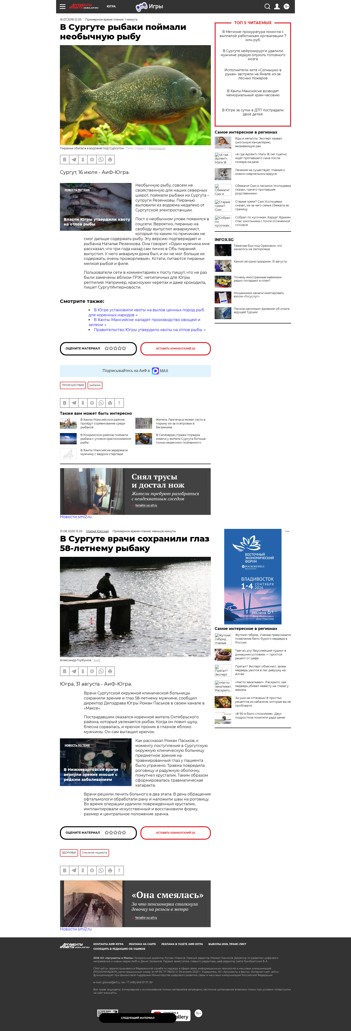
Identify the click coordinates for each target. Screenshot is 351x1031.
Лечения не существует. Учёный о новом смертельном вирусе (260, 172)
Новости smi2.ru (76, 517)
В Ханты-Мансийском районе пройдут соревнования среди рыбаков (102, 423)
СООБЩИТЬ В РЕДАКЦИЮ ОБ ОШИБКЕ (119, 948)
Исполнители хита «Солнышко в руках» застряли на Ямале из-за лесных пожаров (253, 74)
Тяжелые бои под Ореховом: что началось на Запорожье (258, 247)
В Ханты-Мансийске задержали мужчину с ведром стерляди (104, 452)
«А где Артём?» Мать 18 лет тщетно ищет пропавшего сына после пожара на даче (261, 158)
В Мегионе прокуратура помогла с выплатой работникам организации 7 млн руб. (253, 36)
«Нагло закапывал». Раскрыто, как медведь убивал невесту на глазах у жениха (262, 686)
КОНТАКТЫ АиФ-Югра (108, 944)
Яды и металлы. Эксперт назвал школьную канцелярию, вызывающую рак (258, 142)
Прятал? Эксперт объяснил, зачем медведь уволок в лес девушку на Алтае (260, 670)
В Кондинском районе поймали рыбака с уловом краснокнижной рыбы (105, 438)
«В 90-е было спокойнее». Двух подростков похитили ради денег (260, 715)
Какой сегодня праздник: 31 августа (260, 261)
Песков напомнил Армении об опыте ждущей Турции (261, 310)
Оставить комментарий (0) (175, 348)
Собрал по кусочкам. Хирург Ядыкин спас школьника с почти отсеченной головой (263, 221)
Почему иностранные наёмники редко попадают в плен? (258, 279)
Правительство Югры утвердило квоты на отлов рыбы (148, 330)
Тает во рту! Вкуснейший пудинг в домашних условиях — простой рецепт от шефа (260, 654)
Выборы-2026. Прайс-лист (227, 944)
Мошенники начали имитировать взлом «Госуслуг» (259, 294)
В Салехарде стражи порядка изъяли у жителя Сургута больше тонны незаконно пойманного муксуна (181, 440)
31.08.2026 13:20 (71, 531)
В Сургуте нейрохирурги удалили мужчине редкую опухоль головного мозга (253, 55)
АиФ (97, 660)
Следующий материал (137, 1018)
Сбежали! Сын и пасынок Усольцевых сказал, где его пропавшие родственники (263, 189)
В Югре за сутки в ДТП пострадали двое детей (253, 112)
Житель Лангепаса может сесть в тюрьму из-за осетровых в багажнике (180, 423)
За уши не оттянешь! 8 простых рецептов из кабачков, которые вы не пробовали (263, 701)
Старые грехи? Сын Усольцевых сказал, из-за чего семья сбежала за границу (262, 205)
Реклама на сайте (142, 944)
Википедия (157, 148)
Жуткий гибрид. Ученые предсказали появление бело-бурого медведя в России (263, 638)
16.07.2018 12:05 (70, 19)
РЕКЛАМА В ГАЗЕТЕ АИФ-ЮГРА (182, 944)
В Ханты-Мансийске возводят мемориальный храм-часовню (253, 93)
